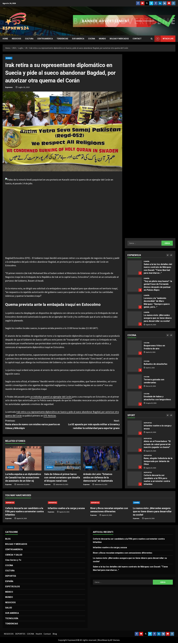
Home (5, 39)
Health (39, 633)
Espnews (9, 87)
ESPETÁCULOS (12, 586)
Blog (55, 633)
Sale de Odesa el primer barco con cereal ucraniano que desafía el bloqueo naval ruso (62, 477)
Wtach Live (168, 39)
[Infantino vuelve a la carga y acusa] (68, 503)
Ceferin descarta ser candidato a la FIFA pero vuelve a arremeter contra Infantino (134, 461)
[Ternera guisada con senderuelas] (134, 364)
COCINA (91, 39)
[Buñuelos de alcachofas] (134, 347)
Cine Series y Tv (13, 560)
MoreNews (102, 640)
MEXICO (9, 592)
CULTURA (29, 39)
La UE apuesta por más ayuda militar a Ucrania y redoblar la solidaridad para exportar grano (94, 424)
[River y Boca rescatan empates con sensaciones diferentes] (110, 503)
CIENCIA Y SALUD (13, 555)
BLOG (8, 539)
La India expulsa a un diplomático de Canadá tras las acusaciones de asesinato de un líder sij (23, 477)
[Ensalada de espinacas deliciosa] (134, 398)
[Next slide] (171, 255)
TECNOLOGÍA (11, 618)
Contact (137, 39)
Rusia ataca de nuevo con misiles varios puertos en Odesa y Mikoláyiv (32, 424)
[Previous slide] (167, 255)
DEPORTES (148, 421)
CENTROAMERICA (45, 39)
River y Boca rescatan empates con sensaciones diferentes (134, 478)
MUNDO (102, 39)
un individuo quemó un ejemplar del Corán (51, 396)
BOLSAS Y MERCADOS (119, 39)
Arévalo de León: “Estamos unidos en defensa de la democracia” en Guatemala (98, 477)
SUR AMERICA (78, 39)
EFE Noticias (50, 415)
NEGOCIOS (16, 39)
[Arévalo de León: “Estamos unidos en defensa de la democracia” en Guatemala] (101, 458)
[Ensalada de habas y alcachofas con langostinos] (134, 381)
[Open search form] (151, 38)
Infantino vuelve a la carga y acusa (66, 508)
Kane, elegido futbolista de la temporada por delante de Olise (134, 444)
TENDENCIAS (62, 39)
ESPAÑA (146, 261)
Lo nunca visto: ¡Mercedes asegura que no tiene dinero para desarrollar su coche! (134, 301)
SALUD (8, 607)
